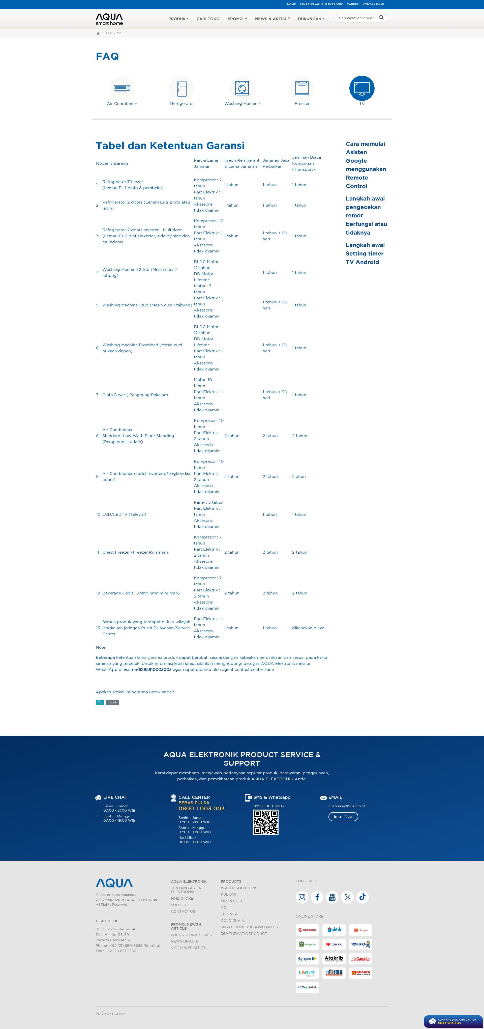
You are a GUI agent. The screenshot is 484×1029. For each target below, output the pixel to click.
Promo (236, 19)
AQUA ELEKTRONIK (189, 881)
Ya (100, 702)
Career (353, 4)
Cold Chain (232, 920)
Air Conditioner (122, 104)
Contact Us (183, 911)
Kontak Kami (373, 4)
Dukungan (309, 19)
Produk (177, 19)
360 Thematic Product (244, 933)
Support (179, 905)
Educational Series (191, 935)
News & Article (272, 19)
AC (223, 907)
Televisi (229, 914)
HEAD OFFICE (108, 921)
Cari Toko (208, 19)
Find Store (182, 898)
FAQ (108, 33)
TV (119, 33)
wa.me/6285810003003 (148, 670)
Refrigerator (182, 104)
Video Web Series (188, 948)
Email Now (343, 816)
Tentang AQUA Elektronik (321, 4)
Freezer (302, 104)
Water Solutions (239, 888)
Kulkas (228, 894)
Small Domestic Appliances (249, 927)
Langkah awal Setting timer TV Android (365, 254)
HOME (291, 4)
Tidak (112, 702)
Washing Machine (242, 104)
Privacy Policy (110, 1014)
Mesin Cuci (231, 901)
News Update (184, 941)
